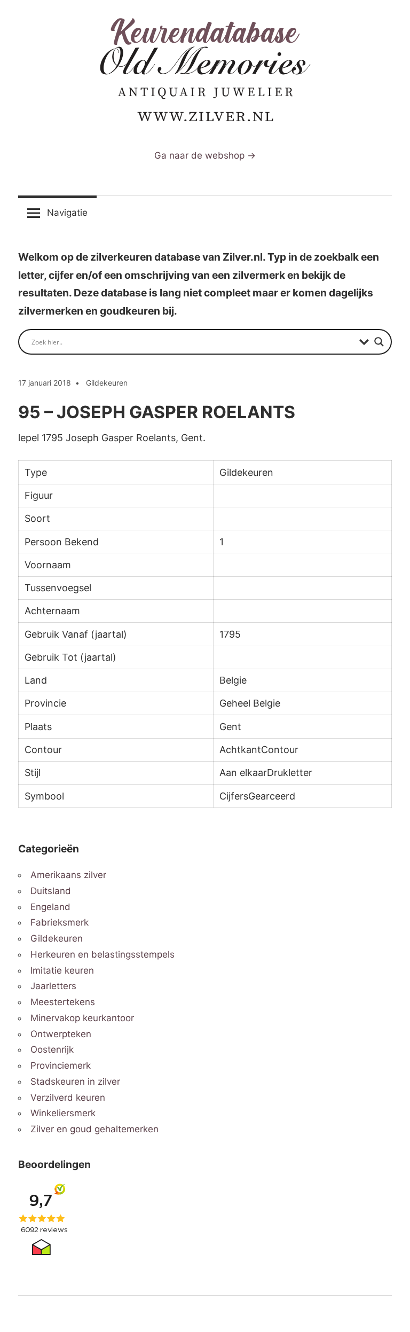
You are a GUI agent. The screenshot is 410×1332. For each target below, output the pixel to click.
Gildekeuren (107, 382)
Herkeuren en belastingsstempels (102, 954)
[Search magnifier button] (379, 341)
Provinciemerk (60, 1065)
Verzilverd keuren (67, 1097)
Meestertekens (62, 1002)
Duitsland (50, 891)
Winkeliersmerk (63, 1113)
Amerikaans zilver (68, 874)
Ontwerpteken (60, 1034)
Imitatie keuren (62, 970)
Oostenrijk (52, 1049)
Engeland (50, 907)
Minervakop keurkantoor (82, 1018)
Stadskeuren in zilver (75, 1081)
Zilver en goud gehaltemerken (94, 1129)
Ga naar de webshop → (205, 155)
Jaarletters (53, 986)
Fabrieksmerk (59, 922)
